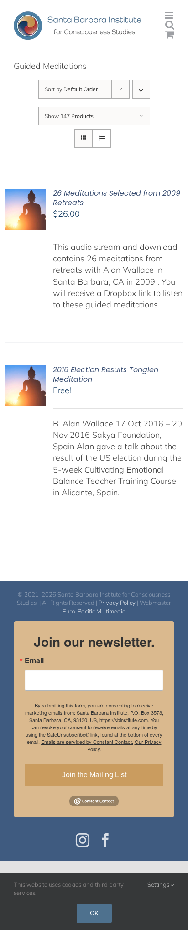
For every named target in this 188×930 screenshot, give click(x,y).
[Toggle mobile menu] (169, 15)
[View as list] (101, 138)
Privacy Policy (117, 602)
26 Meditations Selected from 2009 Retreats (116, 198)
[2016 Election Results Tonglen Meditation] (25, 371)
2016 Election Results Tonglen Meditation (105, 374)
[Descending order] (141, 89)
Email (34, 660)
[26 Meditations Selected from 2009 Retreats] (25, 194)
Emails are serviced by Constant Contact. (87, 741)
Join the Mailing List (94, 775)
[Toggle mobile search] (169, 25)
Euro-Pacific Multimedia (94, 611)
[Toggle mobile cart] (169, 34)
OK (94, 913)
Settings (159, 884)
